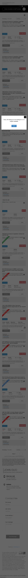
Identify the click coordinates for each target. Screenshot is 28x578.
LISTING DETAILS (6, 45)
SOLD (25, 6)
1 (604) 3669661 (6, 51)
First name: (8, 502)
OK (14, 125)
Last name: (8, 509)
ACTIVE (20, 6)
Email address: (9, 515)
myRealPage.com (16, 546)
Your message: (9, 522)
